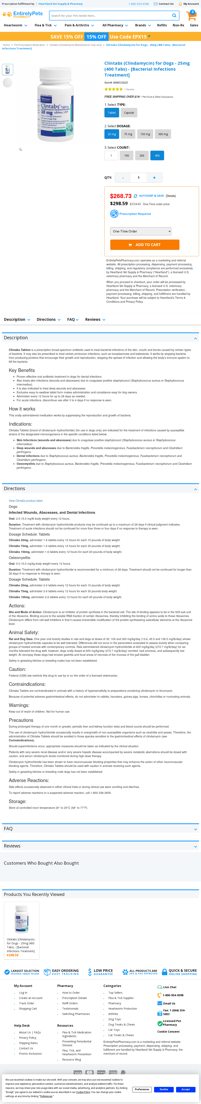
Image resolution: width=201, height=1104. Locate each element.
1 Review (129, 89)
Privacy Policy (27, 1037)
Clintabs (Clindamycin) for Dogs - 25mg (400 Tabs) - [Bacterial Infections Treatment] (21, 945)
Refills (162, 25)
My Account (191, 4)
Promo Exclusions (30, 1053)
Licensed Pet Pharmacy (172, 1023)
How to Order (71, 992)
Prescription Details (74, 998)
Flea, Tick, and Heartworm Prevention (76, 1052)
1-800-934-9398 (139, 4)
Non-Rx (178, 25)
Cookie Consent (168, 1031)
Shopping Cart (28, 1008)
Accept (186, 1089)
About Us (25, 1032)
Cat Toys (114, 1030)
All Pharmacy (112, 25)
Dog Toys (114, 1019)
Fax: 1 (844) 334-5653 (174, 1012)
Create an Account (31, 998)
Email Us (169, 1003)
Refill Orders (70, 1003)
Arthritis (113, 1014)
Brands (140, 25)
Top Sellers (115, 992)
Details (171, 196)
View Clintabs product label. (26, 501)
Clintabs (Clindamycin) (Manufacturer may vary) (75, 45)
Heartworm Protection (122, 1008)
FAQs (37, 1032)
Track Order (26, 1003)
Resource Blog (71, 1059)
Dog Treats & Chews (121, 1024)
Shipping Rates (28, 1043)
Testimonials (70, 1008)
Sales (194, 25)
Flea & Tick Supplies (121, 998)
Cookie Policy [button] (83, 1092)
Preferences (142, 1089)
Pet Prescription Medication (29, 45)
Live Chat (169, 987)
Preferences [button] (46, 1096)
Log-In (23, 992)
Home (6, 45)
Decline (164, 1089)
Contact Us (166, 4)
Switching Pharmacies (76, 1014)
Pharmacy (114, 1003)
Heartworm (13, 25)
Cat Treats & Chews (121, 1035)
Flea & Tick (43, 25)
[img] (113, 89)
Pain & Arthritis (77, 25)
